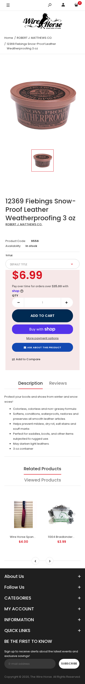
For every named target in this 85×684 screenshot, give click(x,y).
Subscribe (69, 663)
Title (8, 255)
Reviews (58, 383)
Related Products (42, 469)
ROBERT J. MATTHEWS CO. (23, 224)
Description (30, 383)
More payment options (42, 338)
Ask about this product (44, 347)
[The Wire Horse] (42, 21)
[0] (76, 5)
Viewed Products (42, 480)
